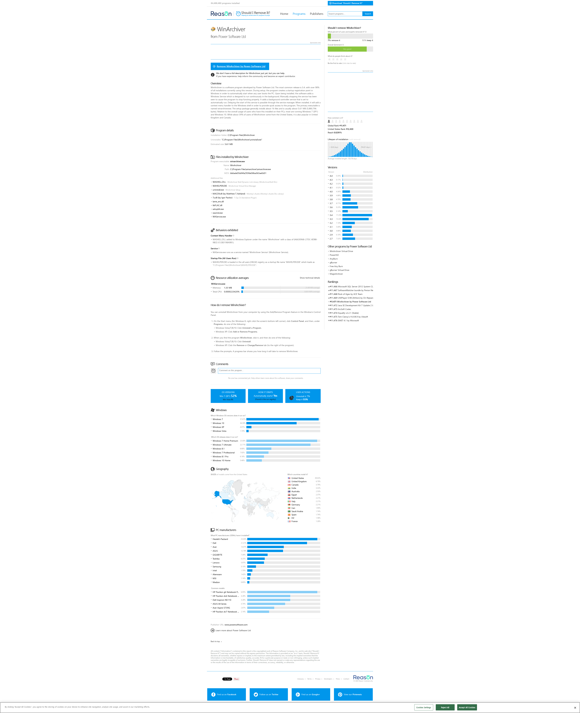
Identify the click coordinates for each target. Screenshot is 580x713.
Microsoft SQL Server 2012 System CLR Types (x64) (361, 286)
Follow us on (268, 694)
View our (353, 694)
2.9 (331, 234)
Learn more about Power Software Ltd (233, 630)
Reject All (445, 707)
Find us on (226, 694)
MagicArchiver (336, 273)
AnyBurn (334, 258)
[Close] (575, 707)
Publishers (316, 13)
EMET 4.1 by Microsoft (348, 320)
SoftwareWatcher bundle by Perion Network (358, 290)
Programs (299, 13)
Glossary (300, 679)
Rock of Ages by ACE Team (350, 294)
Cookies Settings (423, 707)
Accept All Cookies (467, 707)
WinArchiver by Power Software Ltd (354, 301)
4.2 (331, 183)
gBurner (333, 262)
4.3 (331, 179)
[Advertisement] (350, 92)
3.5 (331, 211)
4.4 (331, 175)
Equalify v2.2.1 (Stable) (348, 312)
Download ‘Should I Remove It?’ (347, 3)
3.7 (331, 203)
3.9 (331, 195)
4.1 (331, 187)
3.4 (331, 215)
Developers (328, 679)
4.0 (331, 191)
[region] (290, 707)
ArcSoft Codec (344, 309)
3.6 (331, 207)
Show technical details (310, 277)
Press (338, 679)
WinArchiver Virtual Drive (341, 251)
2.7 (331, 238)
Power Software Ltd (232, 36)
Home (284, 13)
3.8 (331, 199)
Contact (346, 679)
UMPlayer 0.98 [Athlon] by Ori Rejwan (355, 297)
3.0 (331, 230)
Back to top (215, 641)
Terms (309, 679)
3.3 (331, 219)
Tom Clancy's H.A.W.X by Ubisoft (353, 316)
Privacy (317, 679)
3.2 (331, 222)
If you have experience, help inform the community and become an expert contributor (255, 76)
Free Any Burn (336, 266)
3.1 (331, 226)
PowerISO (334, 254)
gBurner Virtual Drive (339, 270)
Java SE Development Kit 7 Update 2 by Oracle (359, 305)
